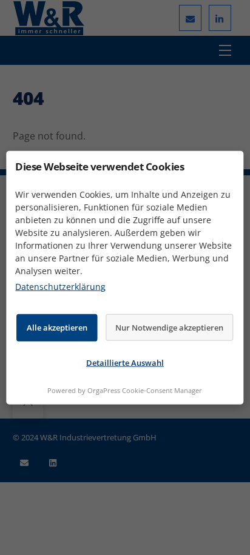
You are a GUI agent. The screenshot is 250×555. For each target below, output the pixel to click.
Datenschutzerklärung (60, 286)
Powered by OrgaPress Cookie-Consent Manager (124, 389)
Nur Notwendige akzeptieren (169, 326)
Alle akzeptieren (57, 326)
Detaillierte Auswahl (125, 362)
